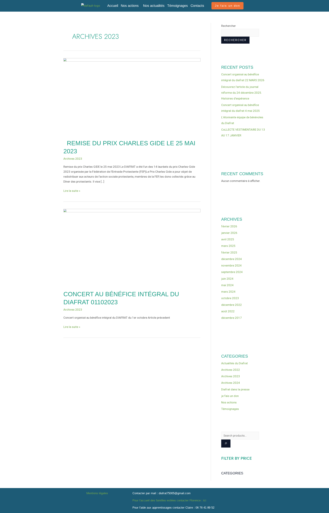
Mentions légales (97, 493)
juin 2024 (227, 278)
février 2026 (229, 226)
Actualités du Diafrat (234, 363)
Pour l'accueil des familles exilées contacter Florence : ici (169, 500)
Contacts (197, 6)
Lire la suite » (71, 190)
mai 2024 (227, 285)
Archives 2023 (72, 158)
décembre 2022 (231, 305)
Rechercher (228, 26)
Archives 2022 (230, 369)
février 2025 (229, 252)
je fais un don (230, 396)
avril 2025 (227, 239)
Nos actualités (153, 6)
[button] (130, 5)
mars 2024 (228, 291)
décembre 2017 (231, 317)
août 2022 (228, 311)
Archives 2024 (230, 382)
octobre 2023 (230, 298)
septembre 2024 (232, 272)
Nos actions (130, 6)
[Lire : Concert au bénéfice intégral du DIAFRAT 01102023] (131, 247)
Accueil (112, 6)
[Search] (225, 443)
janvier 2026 (229, 233)
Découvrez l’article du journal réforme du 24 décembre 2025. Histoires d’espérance (241, 92)
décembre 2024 (231, 259)
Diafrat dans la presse (235, 389)
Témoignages (177, 6)
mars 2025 (228, 246)
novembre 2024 (231, 265)
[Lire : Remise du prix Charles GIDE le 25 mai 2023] (131, 96)
